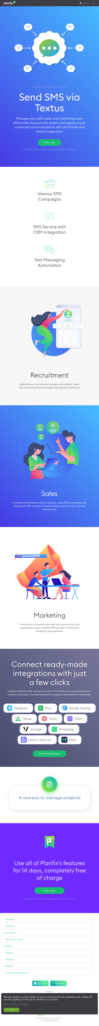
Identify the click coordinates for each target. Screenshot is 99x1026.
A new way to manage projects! (49, 797)
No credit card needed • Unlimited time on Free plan (49, 898)
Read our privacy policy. (16, 1004)
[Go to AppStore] (40, 983)
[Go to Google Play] (58, 983)
